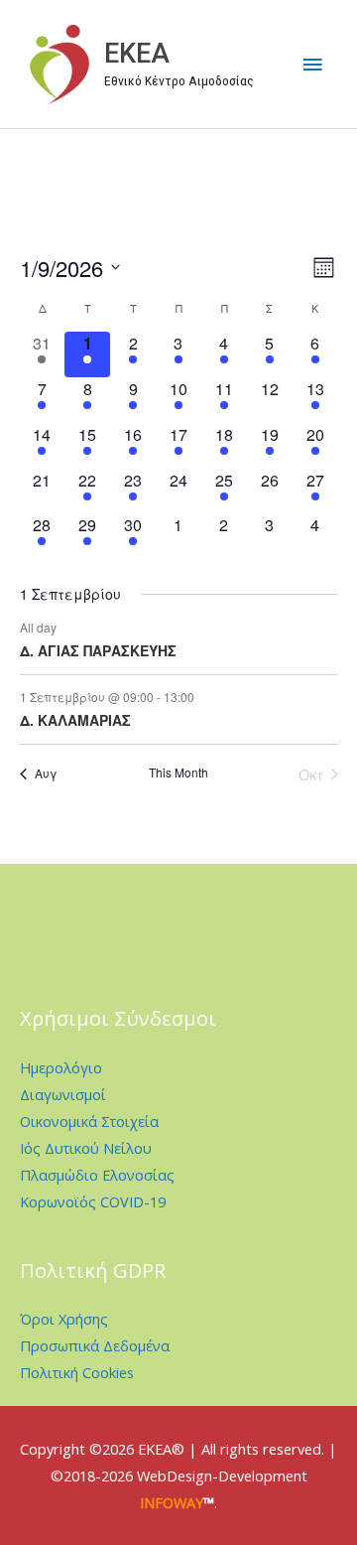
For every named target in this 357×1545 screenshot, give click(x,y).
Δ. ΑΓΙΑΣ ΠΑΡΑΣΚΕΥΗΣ (98, 650)
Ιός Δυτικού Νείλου (86, 1148)
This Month (178, 772)
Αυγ (46, 773)
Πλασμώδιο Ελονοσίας (97, 1175)
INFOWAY (171, 1502)
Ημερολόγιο (61, 1067)
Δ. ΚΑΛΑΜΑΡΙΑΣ (75, 720)
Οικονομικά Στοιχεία (89, 1121)
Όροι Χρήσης (64, 1319)
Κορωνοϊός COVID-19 (93, 1201)
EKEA (137, 54)
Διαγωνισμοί (63, 1094)
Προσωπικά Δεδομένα (95, 1345)
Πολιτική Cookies (77, 1372)
